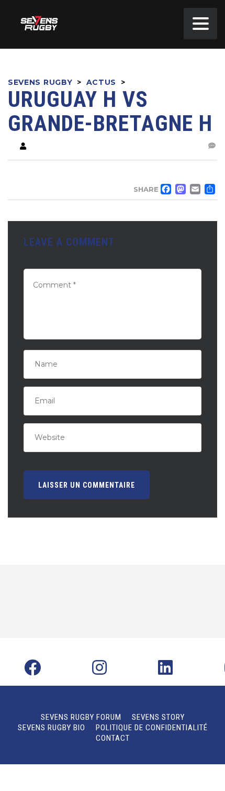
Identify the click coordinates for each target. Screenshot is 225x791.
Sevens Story (158, 717)
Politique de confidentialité (152, 727)
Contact (113, 738)
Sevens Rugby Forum (81, 717)
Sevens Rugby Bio (51, 727)
